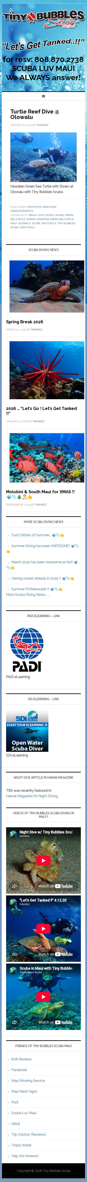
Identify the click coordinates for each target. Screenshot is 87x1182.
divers (49, 215)
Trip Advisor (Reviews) (28, 1134)
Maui (13, 223)
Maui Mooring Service (28, 1081)
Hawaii (30, 219)
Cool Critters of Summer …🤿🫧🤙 (37, 535)
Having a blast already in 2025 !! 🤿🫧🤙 (42, 578)
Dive (41, 215)
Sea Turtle (49, 223)
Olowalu (24, 223)
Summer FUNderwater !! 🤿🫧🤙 (37, 589)
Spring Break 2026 (24, 321)
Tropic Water (21, 1145)
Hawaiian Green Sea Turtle (55, 219)
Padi (14, 1102)
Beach (33, 215)
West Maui (27, 227)
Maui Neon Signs (24, 1091)
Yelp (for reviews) (24, 1156)
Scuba (36, 223)
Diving (59, 215)
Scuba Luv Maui (23, 1113)
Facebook (19, 1070)
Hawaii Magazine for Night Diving (32, 796)
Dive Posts (34, 206)
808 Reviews (21, 1059)
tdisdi (15, 1124)
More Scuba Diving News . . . (28, 595)
